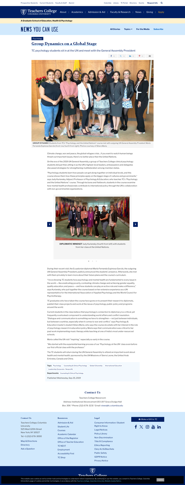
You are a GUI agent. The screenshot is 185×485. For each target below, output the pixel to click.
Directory (133, 3)
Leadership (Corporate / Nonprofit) (60, 369)
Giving (149, 12)
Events (141, 3)
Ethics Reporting (102, 445)
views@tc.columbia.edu (112, 405)
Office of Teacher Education (71, 442)
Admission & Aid (96, 12)
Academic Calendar (67, 434)
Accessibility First (66, 453)
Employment (64, 449)
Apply (161, 12)
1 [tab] (88, 261)
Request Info (152, 3)
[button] (161, 3)
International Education (113, 366)
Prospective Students (29, 3)
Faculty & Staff (61, 3)
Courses (61, 430)
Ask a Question (28, 449)
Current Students (46, 3)
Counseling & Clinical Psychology (75, 366)
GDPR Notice (100, 457)
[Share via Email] (150, 56)
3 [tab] (96, 261)
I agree (160, 480)
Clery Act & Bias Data (104, 449)
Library (116, 3)
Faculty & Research (120, 12)
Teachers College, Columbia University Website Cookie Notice (99, 481)
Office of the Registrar (68, 438)
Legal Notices (100, 430)
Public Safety (100, 453)
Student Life (63, 426)
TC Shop (61, 457)
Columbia (107, 3)
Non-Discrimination (103, 437)
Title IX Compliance (103, 441)
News (138, 12)
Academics (77, 12)
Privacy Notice (101, 460)
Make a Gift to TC (149, 419)
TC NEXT (62, 446)
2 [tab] (92, 261)
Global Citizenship (96, 366)
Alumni (71, 3)
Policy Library (100, 433)
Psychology (57, 366)
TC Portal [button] (124, 3)
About (63, 12)
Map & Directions (29, 441)
